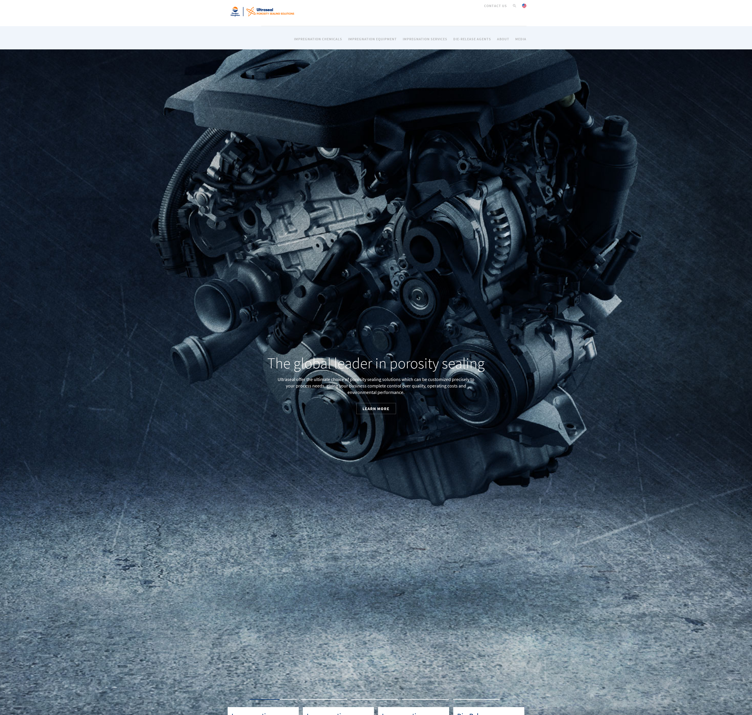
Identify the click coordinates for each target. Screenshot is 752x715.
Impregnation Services (425, 39)
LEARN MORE (397, 419)
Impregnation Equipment (372, 39)
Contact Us (495, 6)
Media (520, 39)
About (503, 39)
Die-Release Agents (472, 39)
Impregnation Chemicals (318, 39)
